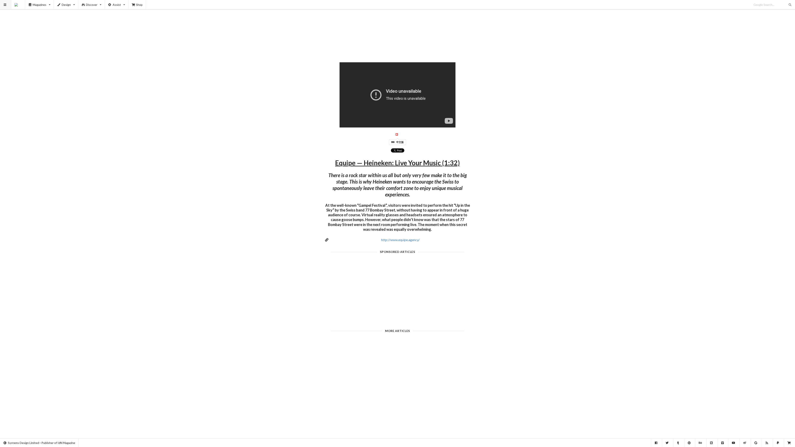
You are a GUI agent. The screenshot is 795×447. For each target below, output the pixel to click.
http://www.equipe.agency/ (400, 240)
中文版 (400, 142)
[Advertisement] (397, 29)
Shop (139, 4)
